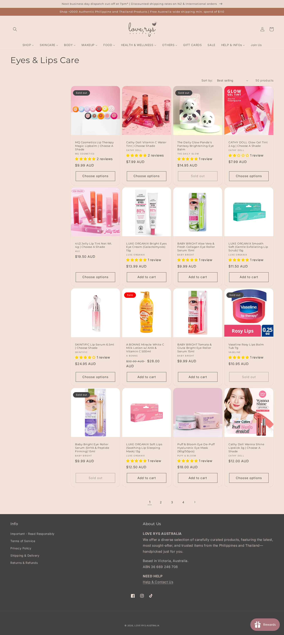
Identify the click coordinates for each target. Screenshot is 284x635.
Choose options (95, 176)
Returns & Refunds (24, 562)
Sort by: (207, 80)
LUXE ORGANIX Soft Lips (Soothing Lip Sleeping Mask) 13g (144, 448)
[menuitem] (28, 45)
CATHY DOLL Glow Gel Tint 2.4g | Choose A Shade (248, 144)
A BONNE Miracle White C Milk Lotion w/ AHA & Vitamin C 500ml (145, 348)
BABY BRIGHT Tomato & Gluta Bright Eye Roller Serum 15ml (194, 348)
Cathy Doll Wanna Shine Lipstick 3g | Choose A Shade (246, 448)
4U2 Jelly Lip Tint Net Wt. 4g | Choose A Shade (93, 245)
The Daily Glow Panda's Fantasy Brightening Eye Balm (195, 146)
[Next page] (194, 502)
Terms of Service (22, 541)
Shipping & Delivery (24, 555)
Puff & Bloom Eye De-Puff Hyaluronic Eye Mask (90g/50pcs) (196, 448)
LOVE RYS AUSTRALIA (147, 625)
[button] (15, 29)
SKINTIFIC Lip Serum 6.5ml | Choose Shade (94, 346)
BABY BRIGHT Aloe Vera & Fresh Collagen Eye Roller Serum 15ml (196, 247)
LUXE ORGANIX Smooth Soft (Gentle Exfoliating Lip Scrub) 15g (248, 247)
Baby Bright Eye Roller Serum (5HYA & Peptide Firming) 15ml (92, 448)
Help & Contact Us (158, 582)
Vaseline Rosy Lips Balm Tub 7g (246, 346)
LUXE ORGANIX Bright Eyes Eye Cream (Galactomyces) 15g (146, 247)
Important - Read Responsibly (32, 533)
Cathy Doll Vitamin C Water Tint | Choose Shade (146, 144)
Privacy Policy (20, 548)
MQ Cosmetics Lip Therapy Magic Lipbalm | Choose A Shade (94, 146)
